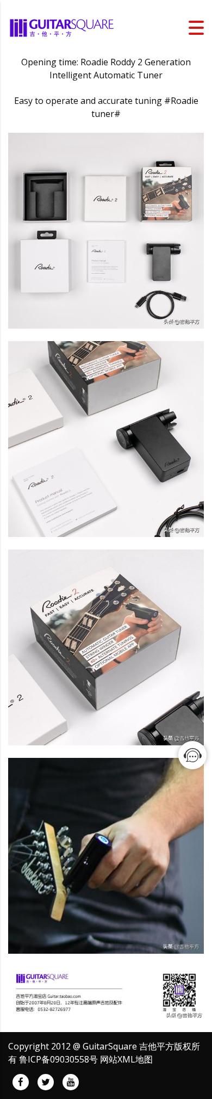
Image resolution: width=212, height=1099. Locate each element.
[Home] (62, 27)
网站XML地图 (126, 1059)
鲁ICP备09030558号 (58, 1059)
